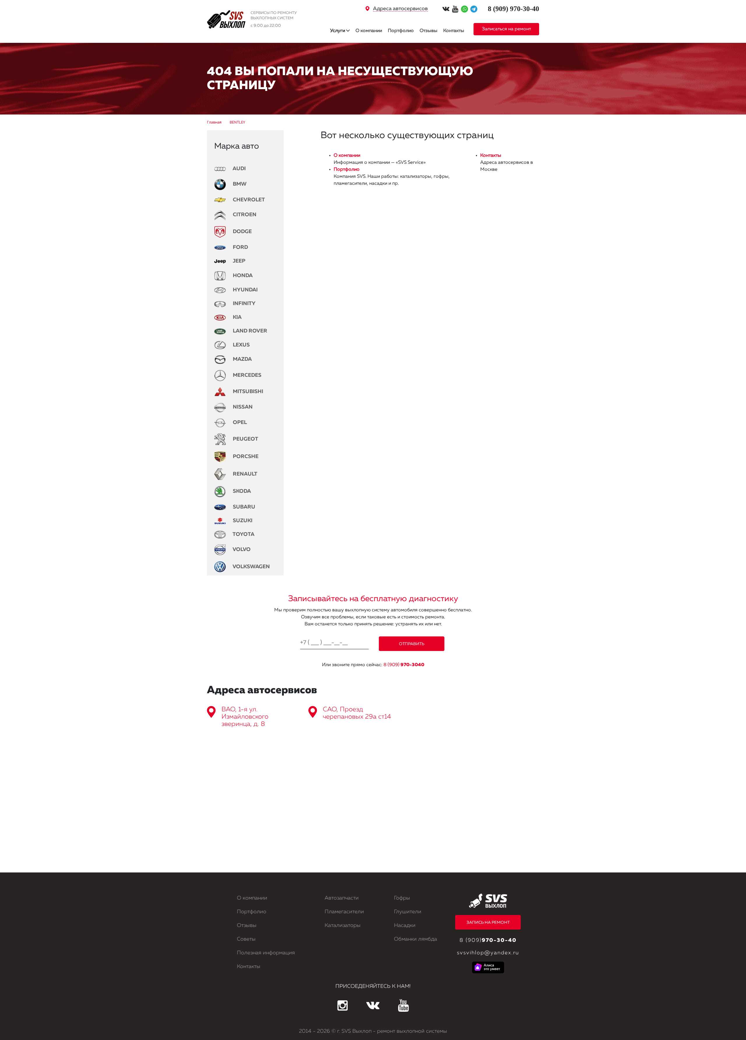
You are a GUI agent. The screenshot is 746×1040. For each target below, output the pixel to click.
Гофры (402, 898)
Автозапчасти (342, 898)
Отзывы (428, 31)
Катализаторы (342, 925)
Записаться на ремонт (506, 29)
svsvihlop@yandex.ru (488, 952)
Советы (246, 939)
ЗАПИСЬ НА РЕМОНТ (488, 923)
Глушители (407, 911)
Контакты (453, 31)
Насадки (405, 925)
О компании (369, 31)
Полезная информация (266, 952)
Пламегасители (344, 911)
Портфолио (401, 31)
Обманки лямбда (415, 939)
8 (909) (403, 665)
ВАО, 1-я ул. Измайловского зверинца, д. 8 (244, 716)
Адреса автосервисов (400, 8)
